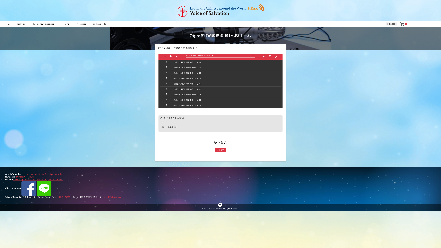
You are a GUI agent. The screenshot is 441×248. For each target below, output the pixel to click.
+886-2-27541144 (64, 197)
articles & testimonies (47, 174)
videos (61, 174)
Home (7, 24)
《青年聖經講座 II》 (190, 48)
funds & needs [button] (99, 24)
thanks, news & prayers (43, 24)
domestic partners (21, 180)
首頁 (159, 48)
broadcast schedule (25, 177)
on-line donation (29, 174)
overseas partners (38, 180)
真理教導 (177, 48)
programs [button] (65, 24)
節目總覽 (167, 48)
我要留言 (220, 150)
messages (81, 24)
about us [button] (21, 24)
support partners (55, 180)
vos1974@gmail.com (113, 197)
